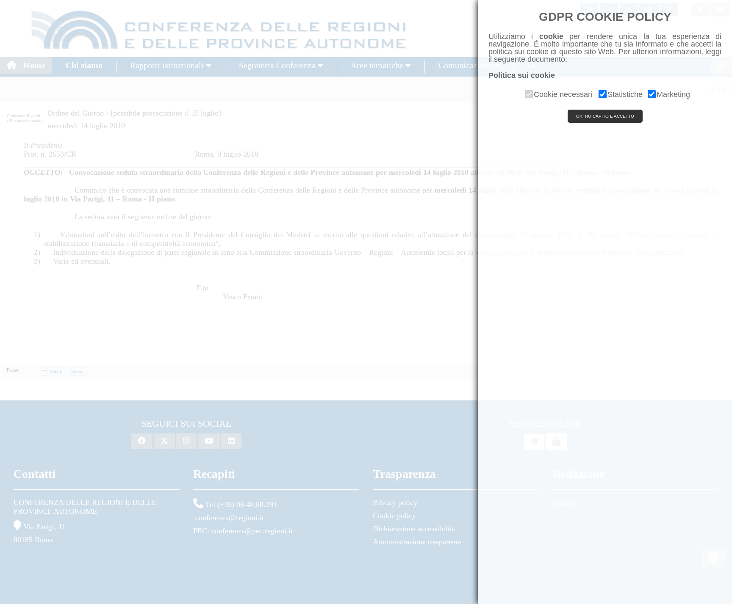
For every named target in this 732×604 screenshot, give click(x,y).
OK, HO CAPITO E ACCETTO (605, 116)
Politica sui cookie (521, 75)
